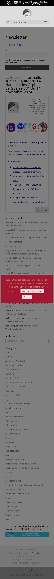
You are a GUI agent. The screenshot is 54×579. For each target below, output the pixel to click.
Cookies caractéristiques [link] (32, 291)
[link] (27, 12)
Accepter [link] (27, 297)
